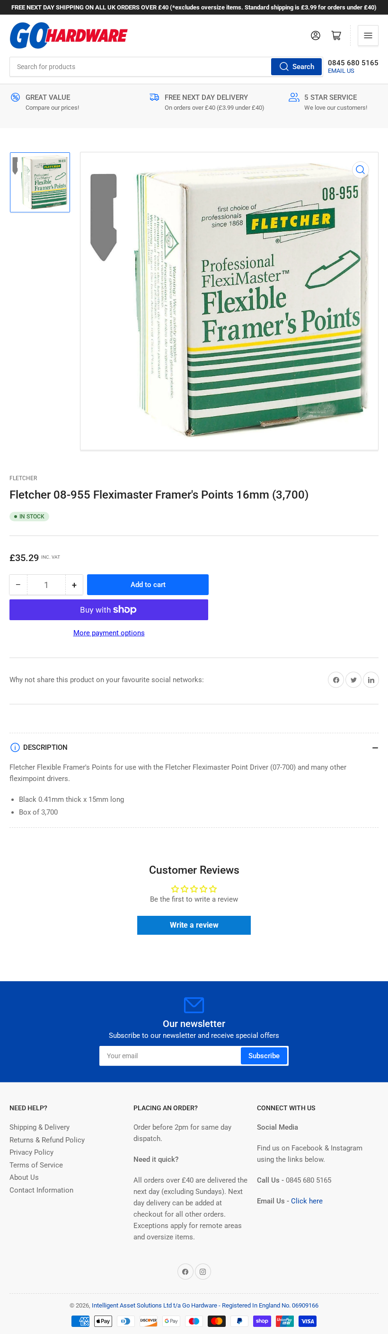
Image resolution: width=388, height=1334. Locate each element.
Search (303, 66)
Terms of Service (36, 1165)
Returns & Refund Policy (47, 1140)
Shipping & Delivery (39, 1127)
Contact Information (41, 1190)
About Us (24, 1177)
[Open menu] (368, 35)
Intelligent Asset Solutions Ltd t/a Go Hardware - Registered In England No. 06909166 (205, 1305)
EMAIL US (341, 70)
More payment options (109, 633)
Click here (307, 1201)
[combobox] (166, 67)
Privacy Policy (31, 1152)
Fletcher (23, 478)
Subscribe (264, 1056)
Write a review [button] (194, 925)
